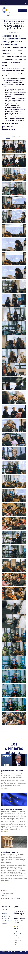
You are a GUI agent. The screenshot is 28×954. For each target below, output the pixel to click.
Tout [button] (8, 137)
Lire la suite (4, 788)
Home (15, 931)
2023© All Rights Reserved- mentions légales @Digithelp (14, 952)
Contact (16, 942)
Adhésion (16, 936)
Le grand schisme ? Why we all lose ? (12, 771)
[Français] (20, 944)
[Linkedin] (14, 926)
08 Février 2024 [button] (16, 137)
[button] (25, 3)
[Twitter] (17, 926)
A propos (16, 933)
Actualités (16, 938)
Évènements (17, 940)
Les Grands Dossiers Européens (12, 809)
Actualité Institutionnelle (10, 852)
